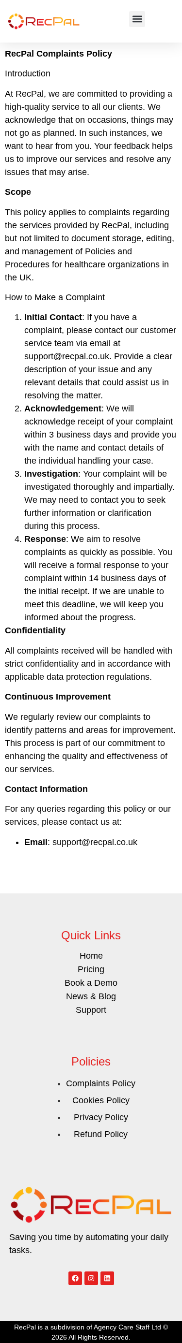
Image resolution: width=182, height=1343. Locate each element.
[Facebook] (75, 1278)
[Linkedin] (107, 1278)
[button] (137, 19)
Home (91, 956)
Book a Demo (91, 983)
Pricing (91, 969)
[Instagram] (91, 1278)
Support (91, 1010)
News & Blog (91, 996)
